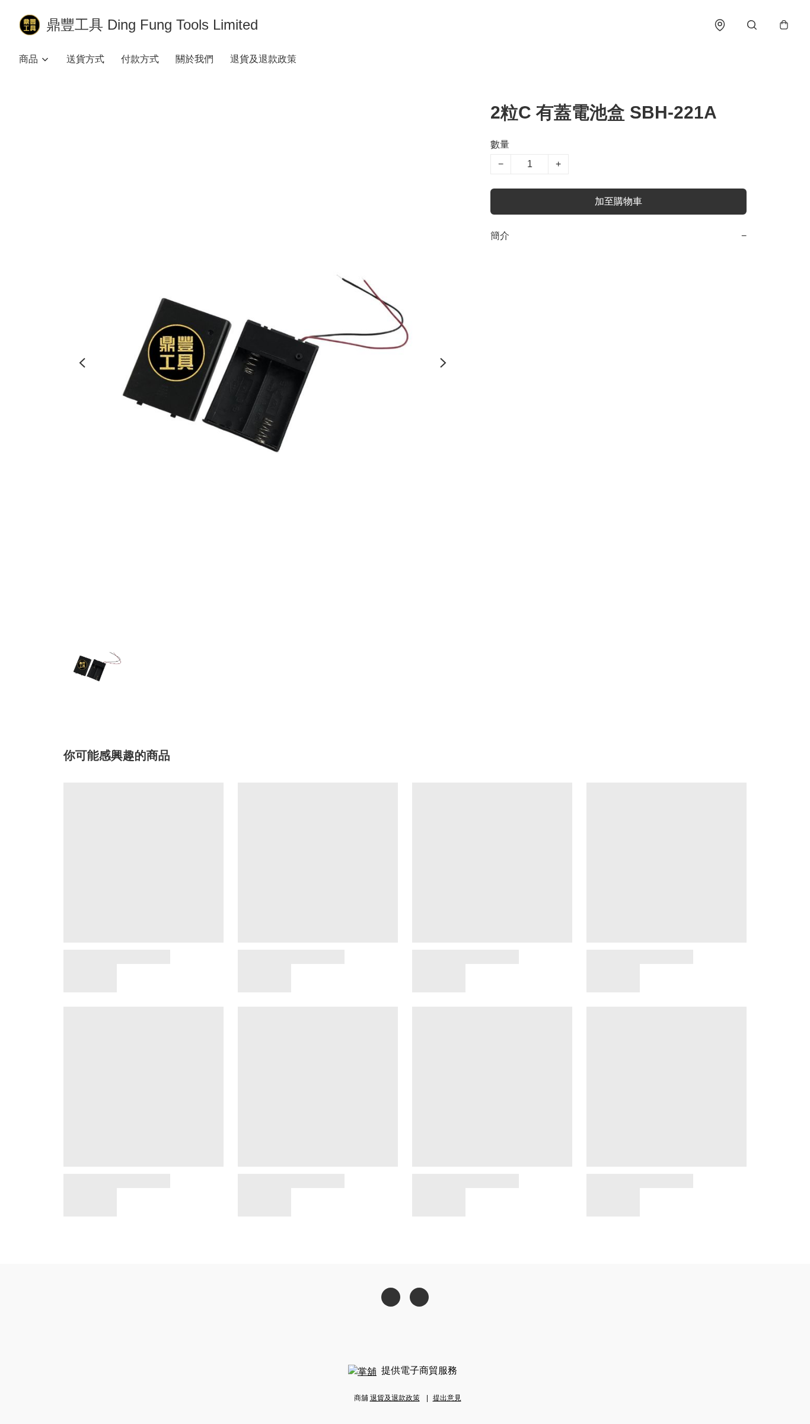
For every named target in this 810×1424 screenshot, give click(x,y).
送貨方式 (85, 59)
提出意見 (447, 1398)
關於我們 (194, 59)
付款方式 (140, 59)
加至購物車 (618, 201)
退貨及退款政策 (263, 59)
